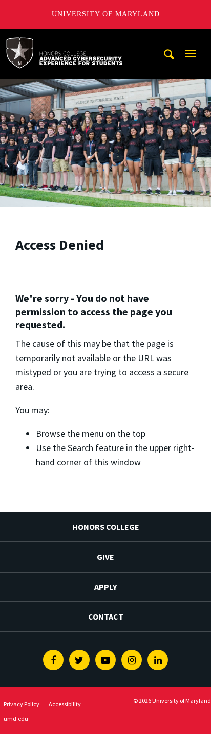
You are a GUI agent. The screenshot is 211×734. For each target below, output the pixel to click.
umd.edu (16, 718)
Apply (105, 587)
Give (105, 557)
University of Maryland (106, 14)
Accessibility (65, 704)
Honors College (105, 527)
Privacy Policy (21, 704)
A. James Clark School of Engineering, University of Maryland (64, 38)
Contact (105, 616)
